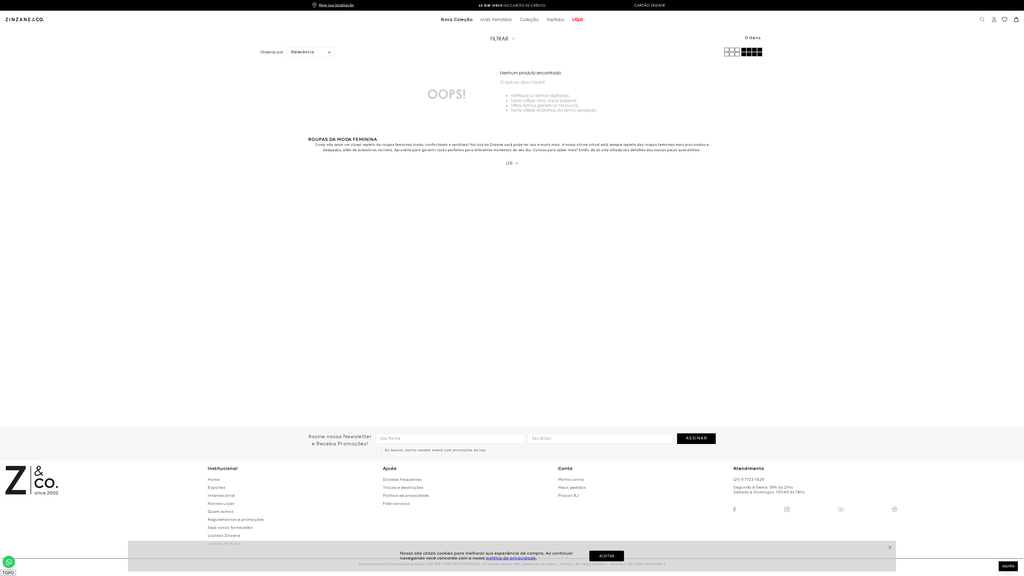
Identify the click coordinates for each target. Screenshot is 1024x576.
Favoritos (1004, 19)
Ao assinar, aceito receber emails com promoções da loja (435, 450)
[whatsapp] (9, 562)
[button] (437, 5)
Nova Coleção (457, 19)
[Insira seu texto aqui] (734, 509)
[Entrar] (993, 19)
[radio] (752, 52)
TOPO (8, 572)
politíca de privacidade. (511, 558)
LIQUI (577, 19)
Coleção (529, 19)
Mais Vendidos (496, 19)
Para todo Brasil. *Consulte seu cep (521, 5)
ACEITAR (606, 556)
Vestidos (555, 19)
